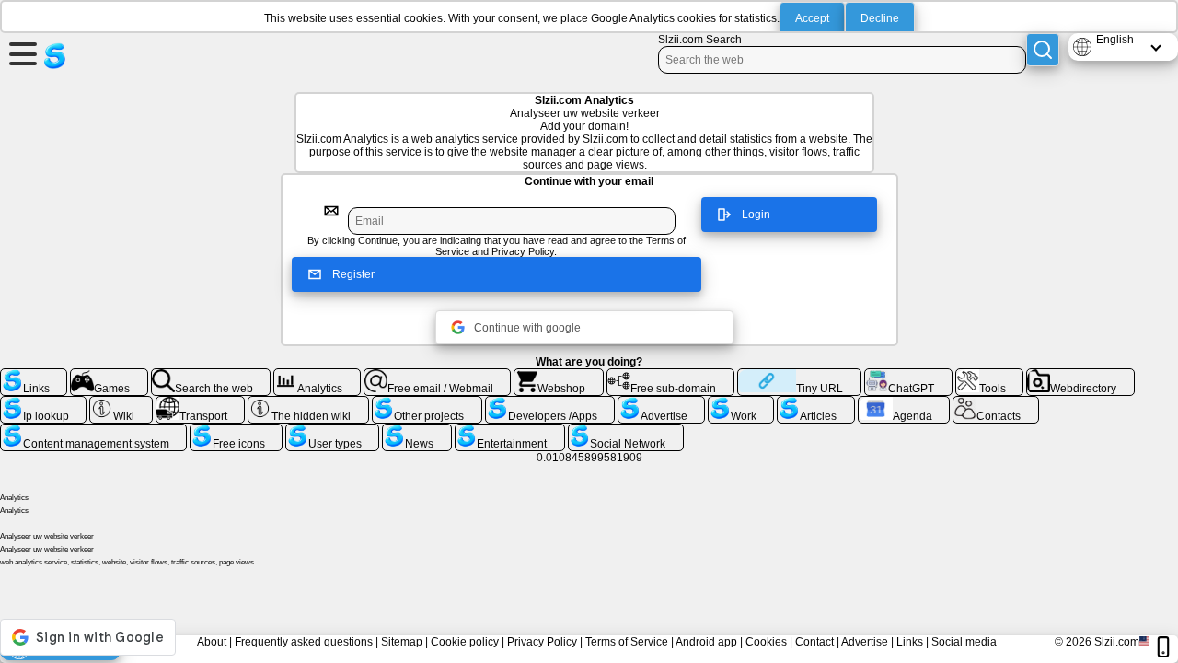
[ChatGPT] (908, 375)
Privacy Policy (522, 251)
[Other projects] (427, 403)
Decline (879, 18)
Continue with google (527, 327)
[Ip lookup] (43, 403)
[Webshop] (559, 375)
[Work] (741, 403)
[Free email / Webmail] (438, 375)
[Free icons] (236, 431)
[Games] (109, 375)
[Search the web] (211, 375)
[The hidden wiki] (308, 403)
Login (756, 214)
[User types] (332, 431)
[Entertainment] (510, 431)
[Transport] (201, 403)
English (1115, 39)
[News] (416, 431)
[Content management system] (93, 431)
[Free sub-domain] (670, 375)
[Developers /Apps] (550, 403)
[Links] (33, 375)
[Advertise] (661, 403)
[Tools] (989, 375)
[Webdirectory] (1080, 375)
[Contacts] (996, 403)
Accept (812, 18)
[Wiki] (121, 403)
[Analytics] (317, 375)
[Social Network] (626, 431)
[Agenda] (904, 403)
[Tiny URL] (799, 375)
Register (353, 274)
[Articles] (815, 403)
